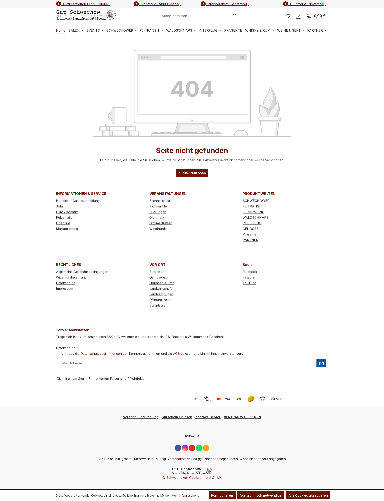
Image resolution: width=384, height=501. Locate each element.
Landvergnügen (161, 294)
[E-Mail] (206, 448)
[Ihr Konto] (298, 16)
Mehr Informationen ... (186, 495)
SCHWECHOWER (256, 201)
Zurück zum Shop (192, 173)
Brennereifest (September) (227, 4)
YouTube (249, 283)
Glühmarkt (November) (307, 4)
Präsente (249, 234)
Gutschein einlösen (177, 417)
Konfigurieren (222, 495)
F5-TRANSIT (252, 206)
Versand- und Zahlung (140, 417)
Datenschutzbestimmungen (101, 354)
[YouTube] (192, 448)
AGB (176, 354)
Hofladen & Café (161, 283)
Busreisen (156, 272)
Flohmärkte (158, 206)
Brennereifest (159, 201)
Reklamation (65, 217)
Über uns (63, 223)
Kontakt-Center (208, 417)
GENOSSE (250, 229)
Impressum (64, 289)
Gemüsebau (158, 277)
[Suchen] (235, 16)
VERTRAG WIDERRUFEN (242, 417)
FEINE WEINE (253, 212)
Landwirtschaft (160, 289)
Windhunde (158, 229)
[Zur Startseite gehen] (86, 15)
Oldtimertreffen (160, 223)
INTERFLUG (252, 223)
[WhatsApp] (199, 448)
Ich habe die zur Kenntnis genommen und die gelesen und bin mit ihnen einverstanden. (152, 354)
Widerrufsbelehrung (71, 277)
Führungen (157, 212)
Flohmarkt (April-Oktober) (160, 4)
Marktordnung (67, 229)
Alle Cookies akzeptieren (308, 495)
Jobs (60, 206)
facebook (250, 272)
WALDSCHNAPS (256, 217)
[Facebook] (178, 448)
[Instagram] (185, 448)
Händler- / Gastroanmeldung (78, 201)
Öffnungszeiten (160, 300)
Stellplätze (157, 305)
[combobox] (195, 16)
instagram (250, 277)
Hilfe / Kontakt (67, 212)
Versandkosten (179, 459)
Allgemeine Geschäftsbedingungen (82, 272)
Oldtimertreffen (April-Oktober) (85, 4)
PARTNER (250, 240)
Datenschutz (65, 283)
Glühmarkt (157, 217)
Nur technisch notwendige (261, 495)
